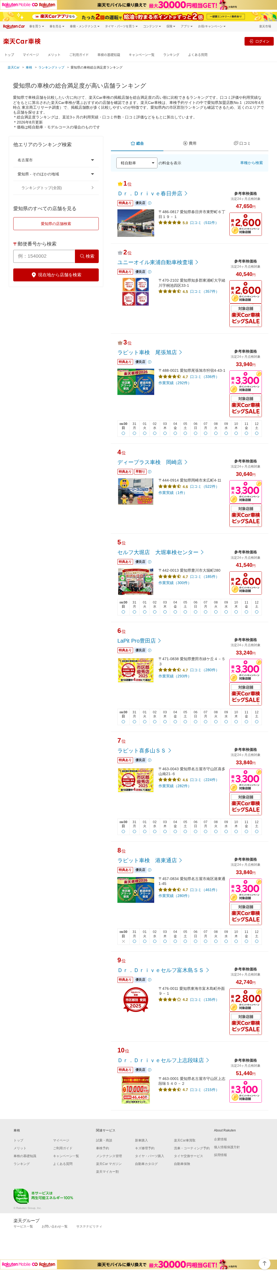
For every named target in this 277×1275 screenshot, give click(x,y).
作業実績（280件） (175, 896)
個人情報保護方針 (227, 1147)
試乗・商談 (104, 1140)
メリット (54, 55)
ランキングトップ (51, 67)
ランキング (171, 55)
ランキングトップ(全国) (41, 188)
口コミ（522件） (204, 486)
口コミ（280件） (204, 670)
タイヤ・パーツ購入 (149, 1156)
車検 (29, 67)
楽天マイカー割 (107, 1172)
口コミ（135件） (204, 999)
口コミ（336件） (204, 376)
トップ (9, 55)
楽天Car (13, 67)
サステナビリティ (89, 1226)
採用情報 (220, 1155)
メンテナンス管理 (109, 1156)
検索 (90, 256)
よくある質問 (197, 55)
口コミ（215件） (204, 1090)
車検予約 (102, 1148)
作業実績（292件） (175, 383)
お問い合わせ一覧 (55, 1226)
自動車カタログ (146, 1164)
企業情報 (220, 1139)
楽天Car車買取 (185, 1140)
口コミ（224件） (204, 780)
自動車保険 (182, 1164)
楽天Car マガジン (109, 1164)
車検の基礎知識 (108, 55)
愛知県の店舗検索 (56, 223)
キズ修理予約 (144, 1148)
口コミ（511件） (204, 222)
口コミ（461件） (204, 890)
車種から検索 (251, 163)
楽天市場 (265, 26)
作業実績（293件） (175, 676)
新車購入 (141, 1140)
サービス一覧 (23, 1226)
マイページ (31, 55)
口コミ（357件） (204, 291)
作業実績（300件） (175, 583)
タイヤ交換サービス (188, 1156)
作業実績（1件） (173, 492)
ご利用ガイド (79, 55)
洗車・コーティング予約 (192, 1148)
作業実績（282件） (175, 786)
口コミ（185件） (204, 576)
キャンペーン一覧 (141, 55)
